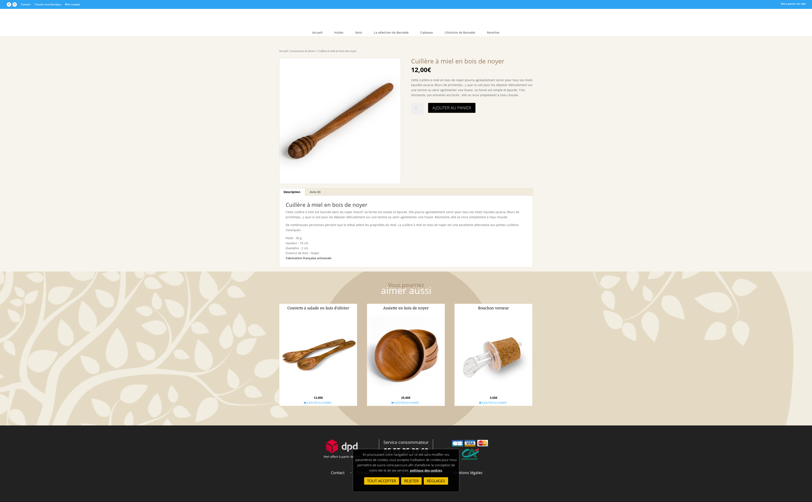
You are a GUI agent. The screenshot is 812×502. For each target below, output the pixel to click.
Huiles (338, 32)
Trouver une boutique (47, 4)
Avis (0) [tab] (315, 192)
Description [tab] (292, 192)
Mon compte (72, 4)
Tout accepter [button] (381, 480)
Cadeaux (426, 32)
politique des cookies (426, 470)
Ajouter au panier (451, 108)
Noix (358, 32)
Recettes (493, 32)
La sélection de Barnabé (391, 32)
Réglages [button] (436, 480)
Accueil (317, 32)
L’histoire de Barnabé (460, 32)
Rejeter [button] (411, 480)
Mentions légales (467, 472)
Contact (26, 4)
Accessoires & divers (302, 51)
